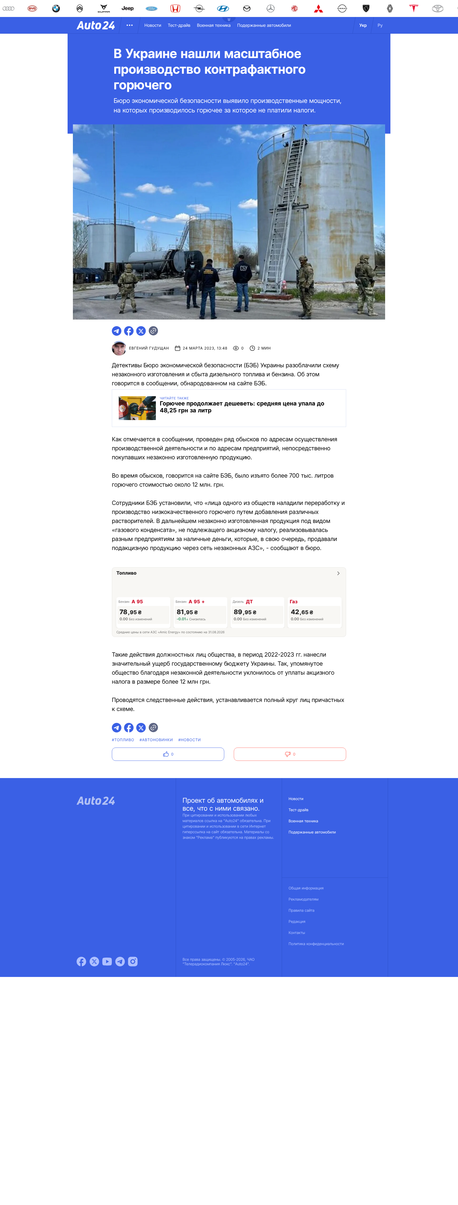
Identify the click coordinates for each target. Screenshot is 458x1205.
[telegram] (116, 331)
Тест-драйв (179, 25)
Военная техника (214, 25)
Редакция (297, 921)
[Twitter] (94, 961)
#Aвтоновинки (156, 740)
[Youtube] (107, 961)
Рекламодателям (304, 899)
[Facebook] (81, 961)
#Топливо (123, 740)
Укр (363, 25)
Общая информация (306, 888)
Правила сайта (302, 910)
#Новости (189, 740)
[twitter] (141, 331)
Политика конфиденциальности (316, 944)
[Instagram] (133, 961)
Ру (380, 25)
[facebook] (129, 331)
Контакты (297, 933)
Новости (152, 25)
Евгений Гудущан (149, 348)
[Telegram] (120, 961)
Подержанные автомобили (264, 25)
